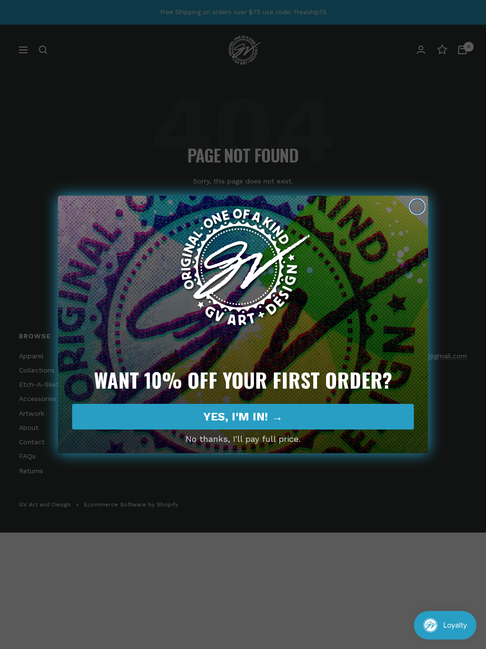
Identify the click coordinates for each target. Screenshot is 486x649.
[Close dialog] (417, 207)
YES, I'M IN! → (243, 416)
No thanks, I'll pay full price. (243, 439)
